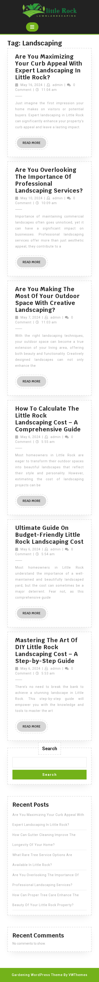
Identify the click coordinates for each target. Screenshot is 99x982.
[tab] (32, 27)
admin (57, 85)
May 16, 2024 (31, 85)
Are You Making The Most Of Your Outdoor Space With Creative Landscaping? (47, 299)
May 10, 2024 (31, 198)
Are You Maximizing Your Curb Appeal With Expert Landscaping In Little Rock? (48, 67)
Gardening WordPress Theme (37, 975)
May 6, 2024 (30, 437)
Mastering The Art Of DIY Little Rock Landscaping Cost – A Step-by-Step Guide (46, 650)
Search (49, 748)
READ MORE (34, 144)
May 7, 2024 (30, 317)
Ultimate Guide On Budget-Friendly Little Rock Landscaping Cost (49, 534)
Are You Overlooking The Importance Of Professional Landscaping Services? (49, 180)
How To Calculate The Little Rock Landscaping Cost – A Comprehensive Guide (48, 419)
